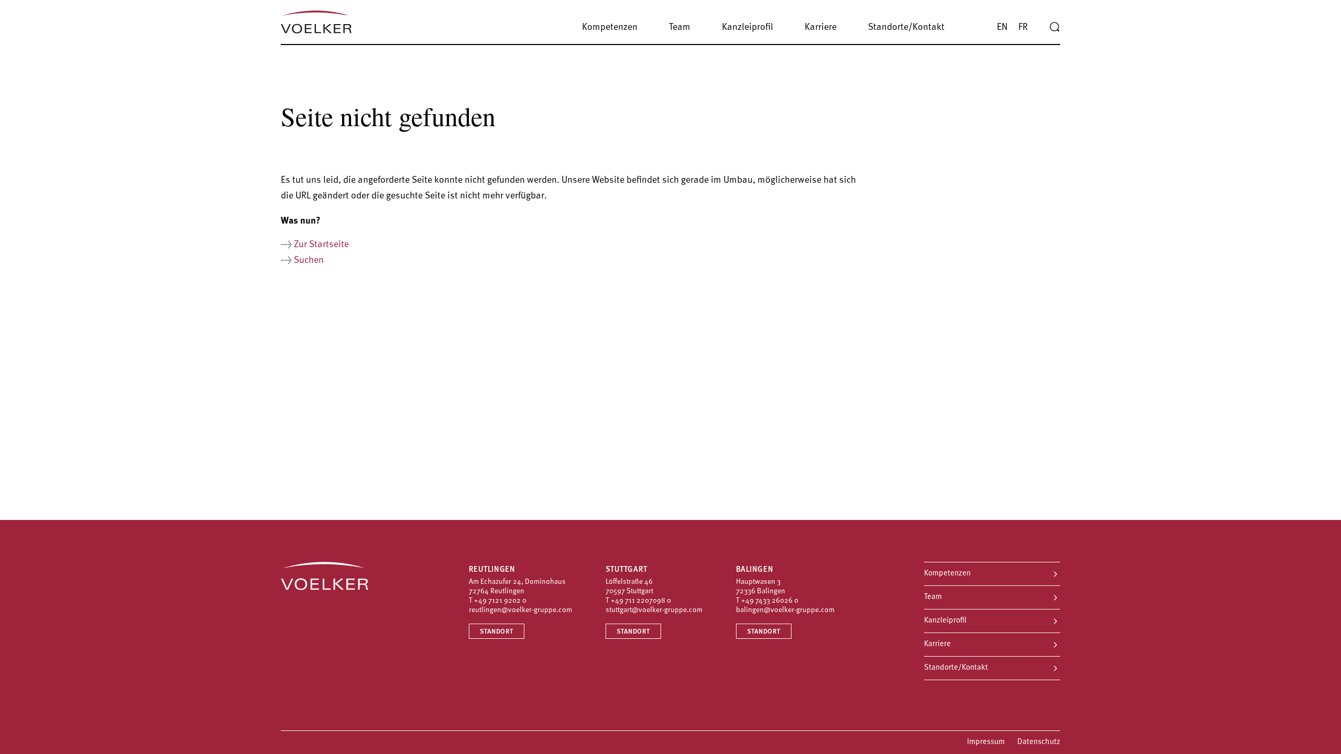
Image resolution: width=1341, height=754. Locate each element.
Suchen (309, 260)
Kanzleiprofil (945, 621)
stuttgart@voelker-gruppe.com (654, 610)
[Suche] (1054, 27)
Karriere (937, 644)
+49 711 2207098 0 (641, 601)
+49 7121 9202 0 (500, 601)
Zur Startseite (321, 245)
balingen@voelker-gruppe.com (785, 610)
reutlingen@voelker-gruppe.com (520, 610)
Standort (496, 631)
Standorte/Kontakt (956, 668)
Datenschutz (1038, 742)
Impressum (986, 742)
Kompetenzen (947, 574)
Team (933, 597)
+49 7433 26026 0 (769, 601)
